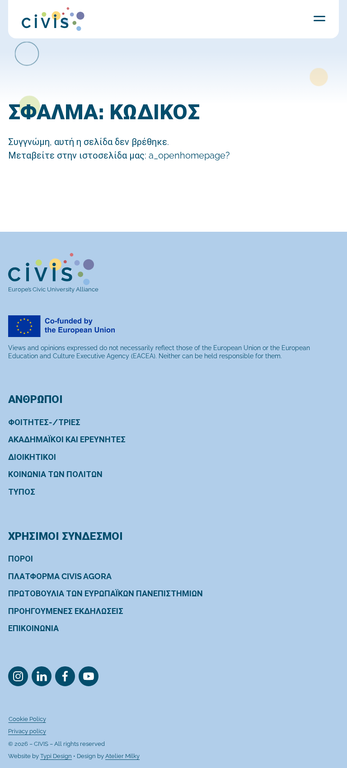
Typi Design (56, 756)
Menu (319, 18)
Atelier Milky (122, 756)
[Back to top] (323, 724)
